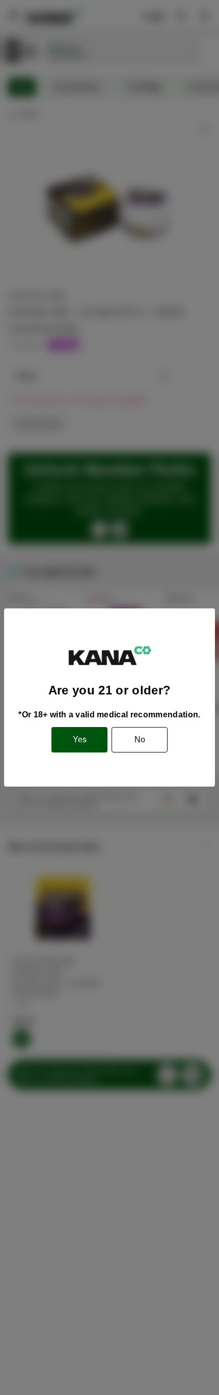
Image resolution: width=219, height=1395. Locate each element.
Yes (80, 739)
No (139, 739)
